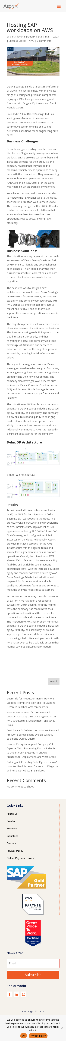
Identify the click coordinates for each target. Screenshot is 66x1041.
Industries (12, 835)
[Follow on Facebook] (9, 994)
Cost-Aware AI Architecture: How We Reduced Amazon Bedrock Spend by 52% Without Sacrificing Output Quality (33, 734)
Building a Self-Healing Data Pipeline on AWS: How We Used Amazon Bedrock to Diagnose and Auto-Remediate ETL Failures (32, 766)
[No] (61, 1028)
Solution (11, 821)
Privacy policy (38, 1035)
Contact (11, 843)
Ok (23, 1035)
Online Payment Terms (20, 858)
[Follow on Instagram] (23, 994)
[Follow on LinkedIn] (16, 994)
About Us (12, 813)
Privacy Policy (15, 850)
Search (54, 681)
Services (12, 828)
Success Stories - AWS (21, 40)
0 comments (44, 40)
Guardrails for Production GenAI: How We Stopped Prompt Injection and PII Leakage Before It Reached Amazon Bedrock (31, 703)
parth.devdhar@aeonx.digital (26, 36)
